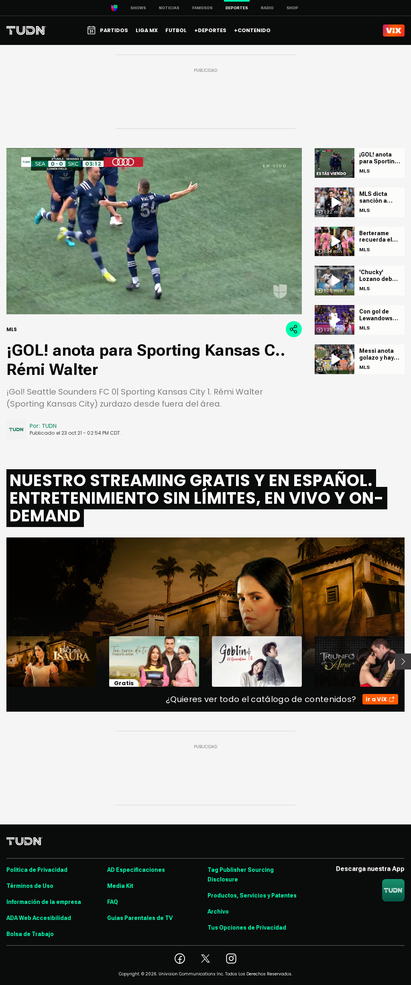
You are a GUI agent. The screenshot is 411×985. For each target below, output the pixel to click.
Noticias (169, 8)
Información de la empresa (43, 902)
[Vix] (394, 30)
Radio (267, 8)
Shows (138, 8)
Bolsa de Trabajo (30, 934)
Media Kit (120, 886)
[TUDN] (26, 30)
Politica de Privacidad (36, 870)
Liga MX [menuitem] (147, 30)
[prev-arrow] (1, 661)
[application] (154, 231)
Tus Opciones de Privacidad (247, 927)
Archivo (218, 911)
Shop (292, 8)
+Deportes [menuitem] (210, 30)
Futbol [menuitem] (176, 30)
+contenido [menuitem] (252, 30)
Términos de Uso (29, 886)
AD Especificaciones (136, 870)
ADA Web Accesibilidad (38, 918)
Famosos (202, 8)
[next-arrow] (403, 661)
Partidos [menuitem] (114, 30)
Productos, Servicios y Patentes (252, 895)
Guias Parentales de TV (140, 918)
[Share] (294, 329)
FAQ (112, 902)
